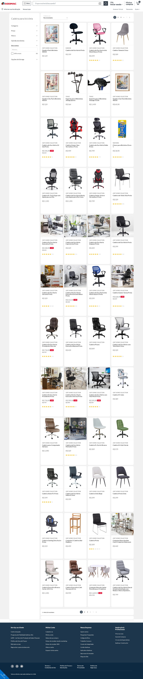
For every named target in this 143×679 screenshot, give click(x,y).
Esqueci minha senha (52, 650)
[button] (70, 3)
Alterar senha (50, 647)
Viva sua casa (119, 634)
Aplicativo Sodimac (86, 650)
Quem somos (84, 632)
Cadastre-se (49, 632)
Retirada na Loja (16, 644)
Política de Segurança (93, 666)
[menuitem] (136, 9)
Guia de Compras (120, 637)
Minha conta (49, 635)
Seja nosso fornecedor (87, 653)
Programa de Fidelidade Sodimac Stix (22, 635)
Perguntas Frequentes (87, 635)
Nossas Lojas (27, 9)
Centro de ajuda (15, 632)
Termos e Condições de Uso (50, 666)
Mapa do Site (84, 656)
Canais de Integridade (86, 644)
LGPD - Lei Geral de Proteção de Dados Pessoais (25, 638)
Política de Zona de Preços (19, 641)
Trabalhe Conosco (85, 641)
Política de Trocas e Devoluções (66, 666)
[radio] (90, 60)
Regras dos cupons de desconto (20, 647)
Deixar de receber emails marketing (56, 641)
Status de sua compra (52, 638)
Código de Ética (85, 638)
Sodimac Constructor (121, 643)
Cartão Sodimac (85, 647)
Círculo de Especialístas (122, 640)
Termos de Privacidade (81, 666)
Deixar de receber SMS (52, 644)
